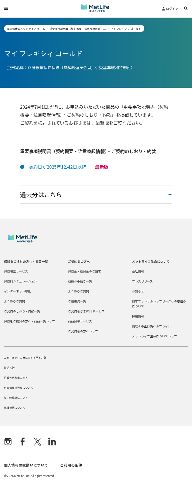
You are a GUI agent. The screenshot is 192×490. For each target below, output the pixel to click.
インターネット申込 (17, 291)
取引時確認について (16, 397)
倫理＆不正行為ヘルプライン (151, 326)
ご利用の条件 (71, 465)
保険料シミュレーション (20, 281)
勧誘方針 (9, 367)
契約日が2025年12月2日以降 (57, 166)
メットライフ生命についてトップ (154, 336)
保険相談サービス (16, 271)
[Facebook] (23, 442)
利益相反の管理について (18, 387)
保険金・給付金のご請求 (84, 271)
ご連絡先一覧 (77, 301)
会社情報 (138, 271)
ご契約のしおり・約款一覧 (22, 311)
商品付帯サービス (80, 321)
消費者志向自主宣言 (16, 377)
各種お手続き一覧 (80, 281)
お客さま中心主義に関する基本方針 (25, 357)
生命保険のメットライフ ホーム (26, 28)
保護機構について (14, 407)
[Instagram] (8, 442)
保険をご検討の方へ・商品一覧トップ (29, 321)
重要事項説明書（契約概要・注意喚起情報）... (78, 28)
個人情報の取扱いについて (26, 465)
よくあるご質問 (14, 301)
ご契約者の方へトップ (83, 331)
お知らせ (138, 291)
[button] (186, 8)
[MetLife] (22, 241)
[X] (38, 442)
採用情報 (138, 316)
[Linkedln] (52, 442)
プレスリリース (142, 281)
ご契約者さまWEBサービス (86, 311)
